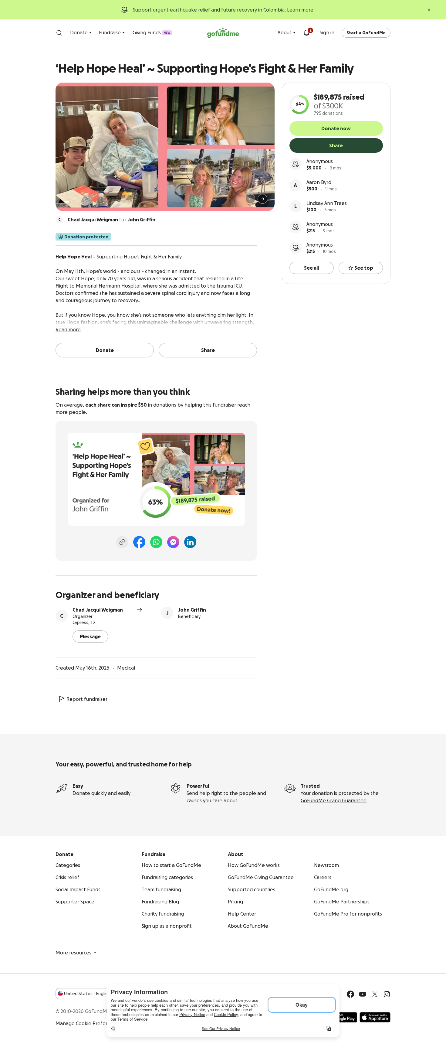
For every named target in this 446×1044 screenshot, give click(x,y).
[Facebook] (139, 542)
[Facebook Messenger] (173, 542)
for (111, 219)
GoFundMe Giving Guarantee (334, 800)
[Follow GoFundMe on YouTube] (362, 994)
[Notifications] (306, 33)
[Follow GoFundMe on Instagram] (387, 994)
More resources (73, 952)
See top (363, 268)
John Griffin (192, 609)
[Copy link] (122, 542)
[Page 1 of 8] (66, 202)
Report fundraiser (86, 699)
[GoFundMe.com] (223, 32)
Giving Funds (152, 32)
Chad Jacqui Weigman (98, 609)
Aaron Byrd (318, 182)
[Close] (429, 10)
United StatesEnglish (87, 993)
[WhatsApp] (156, 542)
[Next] (262, 199)
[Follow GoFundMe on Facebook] (350, 994)
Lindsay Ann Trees (326, 203)
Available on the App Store (375, 1017)
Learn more (300, 9)
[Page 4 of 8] (81, 202)
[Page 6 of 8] (88, 201)
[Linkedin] (190, 542)
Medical (126, 667)
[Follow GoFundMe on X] (375, 994)
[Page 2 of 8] (72, 202)
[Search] (59, 33)
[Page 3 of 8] (76, 202)
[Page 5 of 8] (85, 202)
